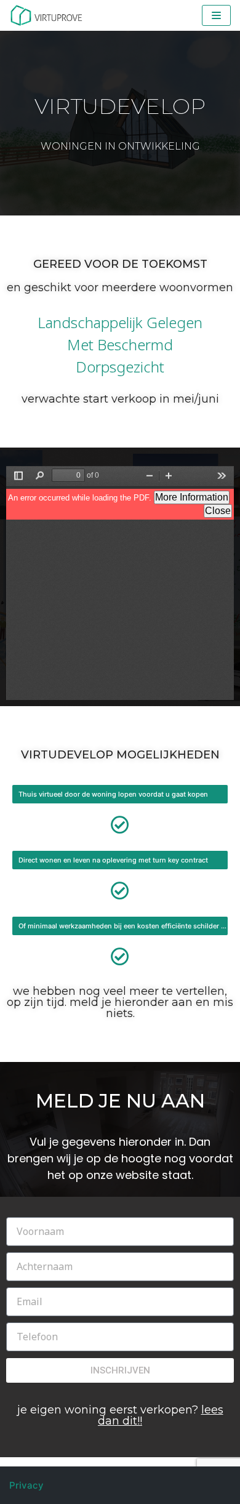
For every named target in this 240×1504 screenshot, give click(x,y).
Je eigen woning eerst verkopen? (120, 1415)
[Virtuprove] (46, 15)
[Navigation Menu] (216, 15)
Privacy (26, 1485)
